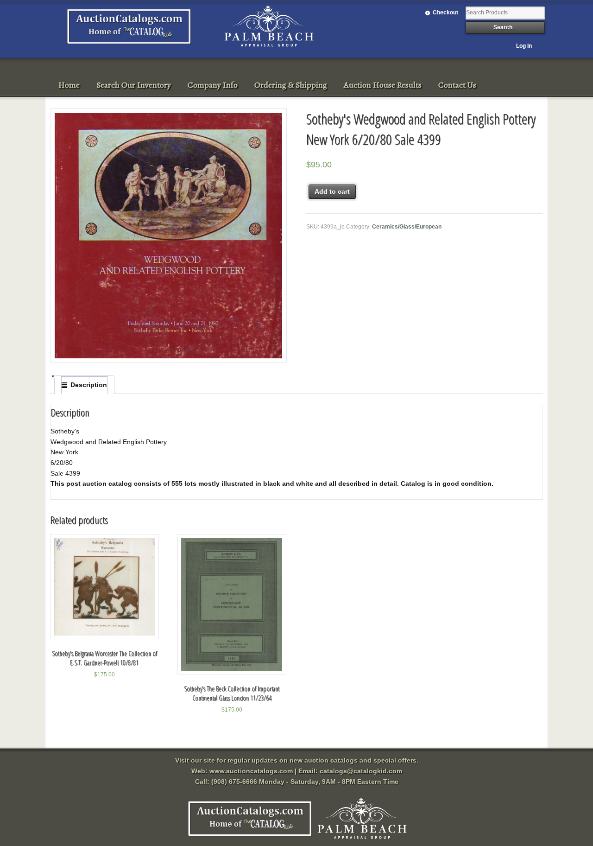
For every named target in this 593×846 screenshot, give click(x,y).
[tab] (84, 384)
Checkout (445, 12)
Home (69, 84)
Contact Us (457, 84)
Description (88, 384)
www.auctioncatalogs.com (251, 771)
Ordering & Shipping (290, 84)
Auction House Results (383, 84)
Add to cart (332, 191)
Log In (524, 46)
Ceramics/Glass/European (407, 226)
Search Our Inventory (133, 84)
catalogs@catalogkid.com (361, 771)
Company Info (213, 84)
